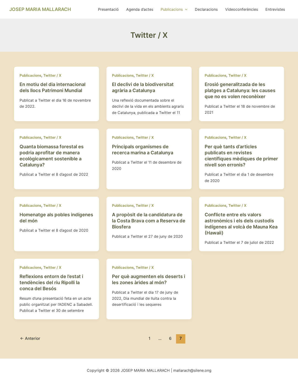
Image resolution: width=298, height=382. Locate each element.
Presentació (108, 9)
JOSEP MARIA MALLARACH (40, 9)
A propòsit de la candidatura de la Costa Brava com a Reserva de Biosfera (148, 221)
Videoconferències (241, 9)
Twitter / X (52, 75)
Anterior (30, 338)
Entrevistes (275, 9)
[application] (185, 9)
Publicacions (172, 9)
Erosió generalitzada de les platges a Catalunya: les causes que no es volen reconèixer (240, 90)
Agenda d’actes (139, 9)
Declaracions (206, 9)
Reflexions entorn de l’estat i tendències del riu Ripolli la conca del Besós (51, 282)
